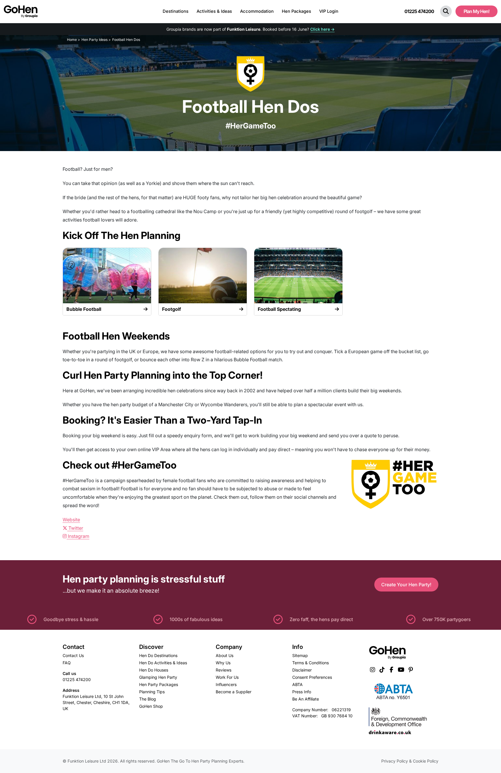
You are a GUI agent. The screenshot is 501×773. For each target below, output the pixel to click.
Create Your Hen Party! (406, 584)
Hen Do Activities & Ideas (163, 662)
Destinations (175, 11)
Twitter (75, 528)
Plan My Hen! (476, 11)
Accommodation (257, 11)
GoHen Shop (151, 706)
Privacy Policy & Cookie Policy (409, 761)
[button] (446, 11)
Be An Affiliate (305, 698)
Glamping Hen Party (158, 677)
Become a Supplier (233, 691)
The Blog (147, 698)
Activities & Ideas (214, 11)
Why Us (223, 662)
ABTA (297, 684)
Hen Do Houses (153, 669)
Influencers (226, 684)
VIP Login (328, 11)
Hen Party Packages (158, 684)
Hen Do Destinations (158, 655)
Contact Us (73, 655)
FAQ (67, 662)
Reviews (223, 669)
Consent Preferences (312, 677)
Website (71, 519)
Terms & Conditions (310, 662)
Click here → (322, 29)
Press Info (301, 691)
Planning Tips (152, 691)
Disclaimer (302, 669)
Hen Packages (296, 11)
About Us (224, 655)
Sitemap (300, 655)
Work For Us (227, 677)
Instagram (78, 536)
